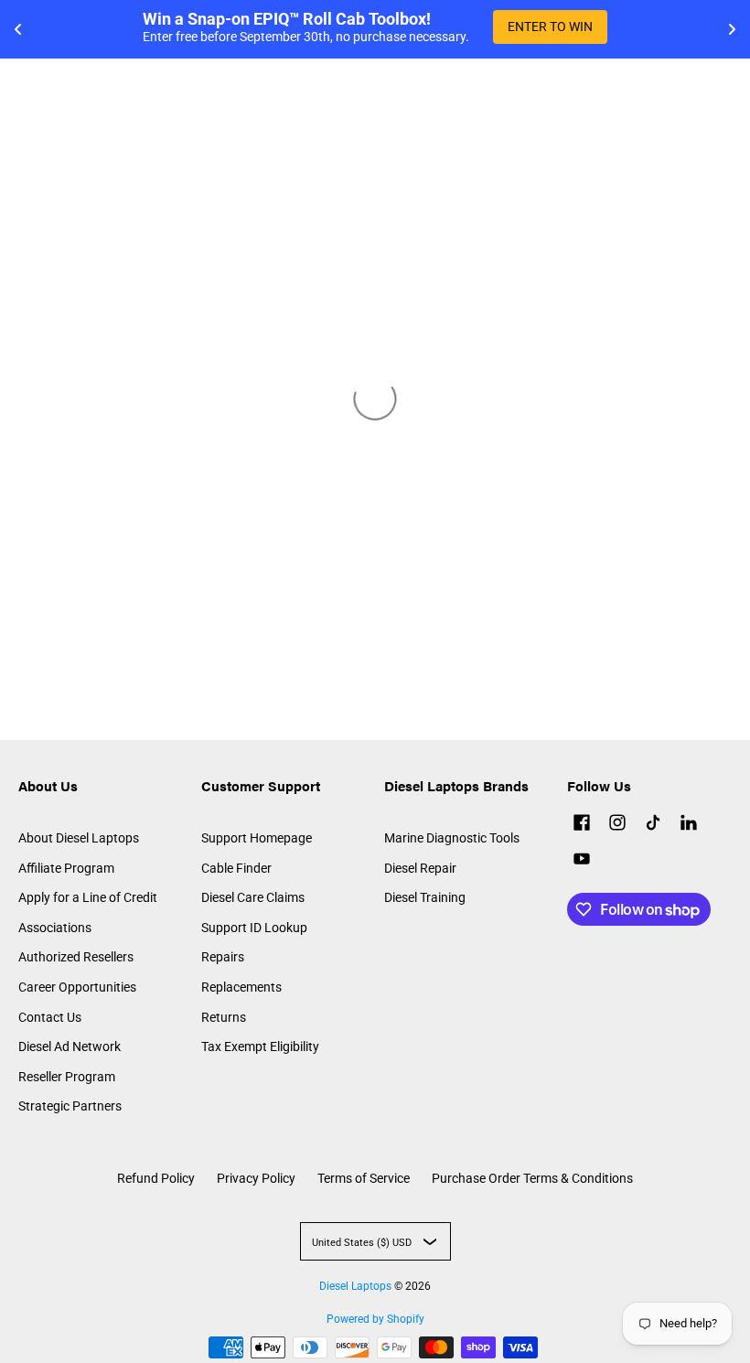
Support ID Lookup (254, 927)
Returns (223, 1017)
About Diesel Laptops (78, 838)
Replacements (241, 987)
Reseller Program (66, 1076)
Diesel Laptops (355, 1286)
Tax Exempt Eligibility (260, 1046)
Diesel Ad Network (69, 1046)
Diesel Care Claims (253, 897)
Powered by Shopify (375, 1319)
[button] (582, 824)
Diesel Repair (420, 868)
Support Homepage (256, 838)
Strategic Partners (70, 1106)
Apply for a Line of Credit (87, 897)
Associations (54, 927)
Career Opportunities (77, 987)
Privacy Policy (256, 1178)
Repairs (222, 957)
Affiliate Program (66, 868)
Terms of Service (363, 1178)
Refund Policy (156, 1178)
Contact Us (49, 1017)
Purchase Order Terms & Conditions (532, 1178)
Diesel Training (425, 897)
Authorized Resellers (76, 957)
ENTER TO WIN (550, 26)
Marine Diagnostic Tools (452, 838)
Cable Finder (236, 868)
